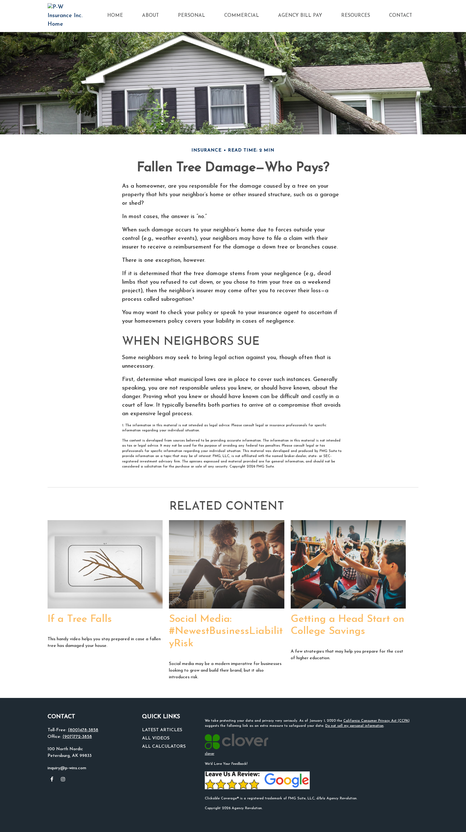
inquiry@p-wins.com (67, 768)
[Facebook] (52, 779)
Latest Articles (162, 730)
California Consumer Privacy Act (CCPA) (376, 721)
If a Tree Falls (80, 619)
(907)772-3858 (77, 736)
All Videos (156, 738)
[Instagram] (63, 779)
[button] (115, 16)
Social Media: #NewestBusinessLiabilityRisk (226, 631)
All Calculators (164, 746)
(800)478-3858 (83, 730)
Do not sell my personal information (354, 726)
